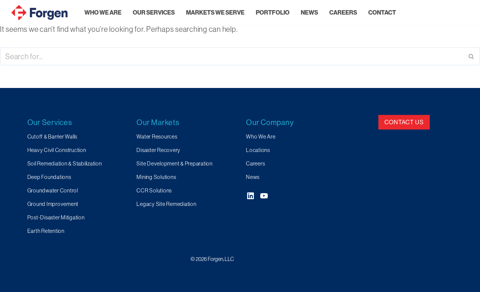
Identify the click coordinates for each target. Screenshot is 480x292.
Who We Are (261, 136)
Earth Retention (45, 231)
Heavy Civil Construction (56, 150)
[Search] (471, 56)
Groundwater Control (52, 190)
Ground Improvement (53, 204)
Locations (258, 150)
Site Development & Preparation (174, 163)
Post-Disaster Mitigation (56, 217)
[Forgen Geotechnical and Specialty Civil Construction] (39, 12)
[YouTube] (264, 195)
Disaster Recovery (158, 150)
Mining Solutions (156, 177)
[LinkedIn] (250, 195)
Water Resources (156, 136)
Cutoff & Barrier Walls (52, 136)
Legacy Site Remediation (166, 204)
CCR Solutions (154, 190)
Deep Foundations (49, 177)
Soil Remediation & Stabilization (64, 163)
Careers (255, 163)
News (253, 177)
